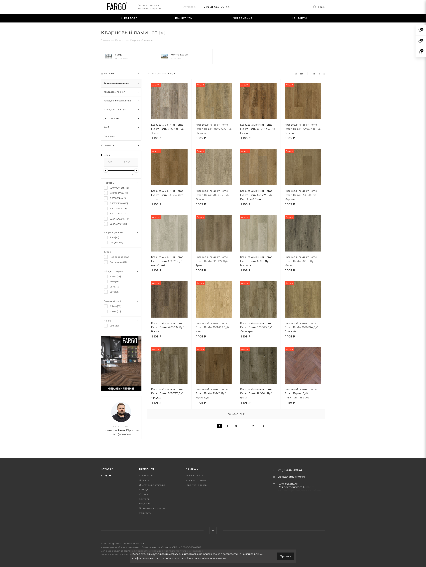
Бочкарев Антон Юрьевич (121, 430)
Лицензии (144, 503)
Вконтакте (213, 530)
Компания (146, 469)
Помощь (192, 469)
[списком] (319, 73)
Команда (144, 489)
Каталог (107, 469)
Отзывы (143, 494)
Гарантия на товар (196, 485)
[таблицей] (324, 73)
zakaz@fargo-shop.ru (291, 476)
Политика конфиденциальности (206, 558)
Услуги (106, 475)
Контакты (144, 499)
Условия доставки (196, 480)
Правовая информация (152, 508)
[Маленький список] (296, 73)
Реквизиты (145, 513)
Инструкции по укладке (152, 485)
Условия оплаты (195, 475)
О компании (146, 475)
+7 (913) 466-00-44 (215, 6)
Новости (144, 480)
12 (252, 426)
